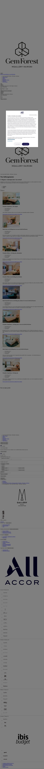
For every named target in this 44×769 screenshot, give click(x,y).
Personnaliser (17, 144)
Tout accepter (25, 144)
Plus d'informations (11, 139)
